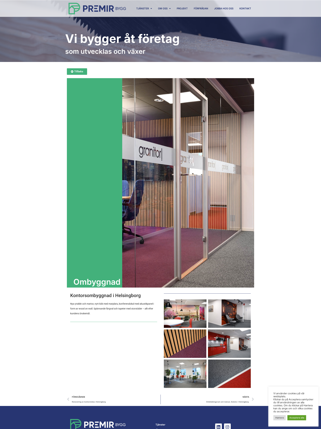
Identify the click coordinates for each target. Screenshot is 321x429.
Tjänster (142, 8)
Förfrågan (201, 8)
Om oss (163, 8)
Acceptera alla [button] (296, 417)
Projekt (182, 8)
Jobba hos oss (223, 8)
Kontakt (245, 8)
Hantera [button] (279, 417)
